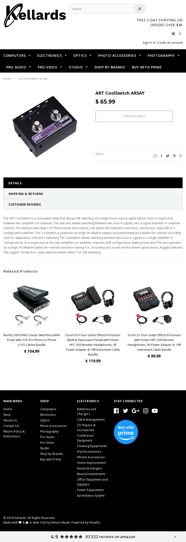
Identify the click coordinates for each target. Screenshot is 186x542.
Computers (48, 409)
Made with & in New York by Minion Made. (36, 522)
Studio (44, 448)
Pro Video (47, 443)
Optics (44, 420)
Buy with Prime (50, 459)
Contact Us (11, 426)
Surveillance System (91, 495)
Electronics (48, 415)
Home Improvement (91, 463)
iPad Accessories (89, 452)
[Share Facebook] (161, 155)
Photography (49, 431)
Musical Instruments (91, 474)
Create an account (170, 43)
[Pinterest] (174, 155)
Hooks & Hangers (89, 468)
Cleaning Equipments (92, 446)
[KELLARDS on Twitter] (125, 412)
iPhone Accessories (91, 457)
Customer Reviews (24, 204)
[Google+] (181, 155)
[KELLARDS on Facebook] (116, 412)
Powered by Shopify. (86, 522)
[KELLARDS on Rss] (155, 412)
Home (7, 78)
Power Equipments (90, 490)
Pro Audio (47, 437)
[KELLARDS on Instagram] (145, 412)
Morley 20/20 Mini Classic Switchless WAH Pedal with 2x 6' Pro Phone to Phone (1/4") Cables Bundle (31, 340)
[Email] (155, 155)
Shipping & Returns (25, 194)
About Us (10, 420)
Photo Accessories (53, 426)
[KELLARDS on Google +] (135, 412)
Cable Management (91, 419)
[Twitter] (167, 155)
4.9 (54, 536)
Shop (7, 415)
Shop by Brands (51, 454)
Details (15, 183)
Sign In (147, 43)
